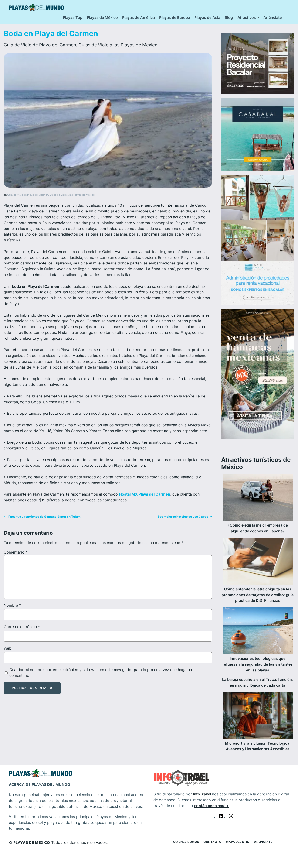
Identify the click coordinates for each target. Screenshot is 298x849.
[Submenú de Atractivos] (258, 18)
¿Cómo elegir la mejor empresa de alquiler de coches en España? (258, 528)
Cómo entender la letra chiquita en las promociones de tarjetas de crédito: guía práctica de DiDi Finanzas (258, 595)
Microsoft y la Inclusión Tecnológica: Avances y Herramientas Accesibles (258, 746)
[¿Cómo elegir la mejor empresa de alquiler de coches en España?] (258, 498)
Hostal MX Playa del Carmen (144, 494)
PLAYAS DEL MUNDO (51, 784)
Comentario (15, 552)
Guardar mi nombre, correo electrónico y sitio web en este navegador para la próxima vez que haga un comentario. (100, 672)
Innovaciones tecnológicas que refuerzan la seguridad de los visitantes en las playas (258, 664)
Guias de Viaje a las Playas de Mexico (117, 45)
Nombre (12, 605)
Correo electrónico (22, 626)
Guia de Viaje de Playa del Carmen (40, 45)
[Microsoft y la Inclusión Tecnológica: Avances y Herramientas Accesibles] (258, 716)
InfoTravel (202, 794)
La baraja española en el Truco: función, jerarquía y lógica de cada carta (257, 682)
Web (7, 648)
